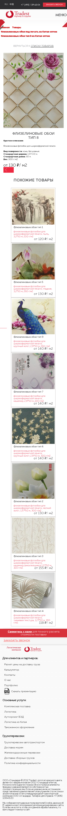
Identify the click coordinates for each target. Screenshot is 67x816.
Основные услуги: (14, 700)
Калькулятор (11, 670)
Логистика (10, 712)
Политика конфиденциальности (22, 763)
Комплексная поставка (17, 706)
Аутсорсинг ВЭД (14, 717)
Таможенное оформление (19, 727)
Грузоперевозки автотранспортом (24, 742)
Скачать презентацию (23, 691)
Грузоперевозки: (14, 736)
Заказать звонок (17, 640)
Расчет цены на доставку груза (22, 664)
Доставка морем (13, 747)
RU (6, 4)
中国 (12, 4)
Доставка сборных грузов (19, 758)
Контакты (9, 675)
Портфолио (11, 685)
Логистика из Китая (15, 722)
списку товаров (42, 46)
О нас (7, 680)
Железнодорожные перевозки (22, 753)
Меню (58, 14)
